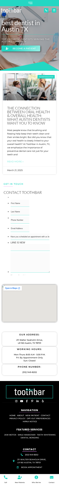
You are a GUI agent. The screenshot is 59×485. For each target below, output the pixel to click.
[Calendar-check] (54, 10)
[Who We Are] (36, 477)
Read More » (15, 161)
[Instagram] (16, 401)
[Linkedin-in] (37, 401)
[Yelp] (43, 401)
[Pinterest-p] (32, 401)
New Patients (20, 482)
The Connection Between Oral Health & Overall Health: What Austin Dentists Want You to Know (28, 115)
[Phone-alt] (46, 10)
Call (5, 482)
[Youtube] (21, 401)
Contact (51, 482)
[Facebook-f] (27, 401)
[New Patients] (20, 477)
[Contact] (51, 477)
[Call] (5, 477)
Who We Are (36, 482)
